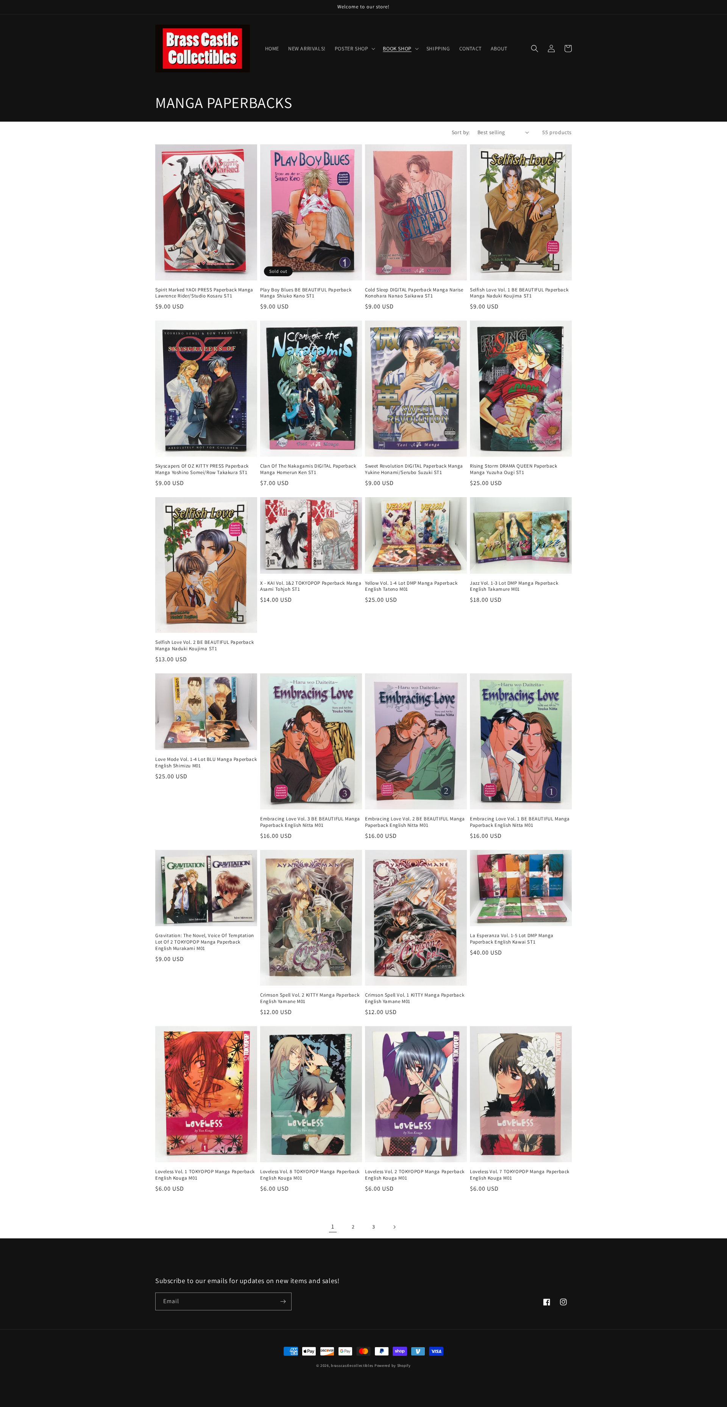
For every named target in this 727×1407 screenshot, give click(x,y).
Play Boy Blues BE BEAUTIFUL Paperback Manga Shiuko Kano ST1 (305, 293)
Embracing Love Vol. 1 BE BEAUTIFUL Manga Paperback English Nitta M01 (520, 822)
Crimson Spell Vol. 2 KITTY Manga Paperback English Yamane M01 (309, 998)
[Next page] (394, 1227)
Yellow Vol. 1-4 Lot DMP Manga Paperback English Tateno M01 (411, 586)
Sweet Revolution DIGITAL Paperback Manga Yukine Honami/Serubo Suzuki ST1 (414, 469)
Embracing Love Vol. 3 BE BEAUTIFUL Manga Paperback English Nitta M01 (310, 822)
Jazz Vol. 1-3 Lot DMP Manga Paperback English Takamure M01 (514, 586)
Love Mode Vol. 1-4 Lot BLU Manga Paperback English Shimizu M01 (206, 762)
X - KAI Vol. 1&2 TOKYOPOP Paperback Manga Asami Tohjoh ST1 (311, 586)
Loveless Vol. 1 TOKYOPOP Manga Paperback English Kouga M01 (205, 1175)
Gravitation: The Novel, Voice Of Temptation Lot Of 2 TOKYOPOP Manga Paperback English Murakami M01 (204, 942)
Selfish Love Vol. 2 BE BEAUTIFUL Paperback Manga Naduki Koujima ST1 (204, 645)
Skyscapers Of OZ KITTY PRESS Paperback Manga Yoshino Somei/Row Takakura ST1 (202, 469)
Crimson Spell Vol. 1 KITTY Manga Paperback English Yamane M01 (414, 998)
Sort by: (461, 132)
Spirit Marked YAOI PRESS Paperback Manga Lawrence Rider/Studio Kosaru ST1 (204, 293)
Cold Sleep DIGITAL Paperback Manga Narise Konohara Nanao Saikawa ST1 (414, 293)
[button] (354, 48)
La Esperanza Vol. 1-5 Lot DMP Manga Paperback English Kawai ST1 (512, 939)
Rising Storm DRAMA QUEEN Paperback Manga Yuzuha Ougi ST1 (513, 469)
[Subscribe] (283, 1301)
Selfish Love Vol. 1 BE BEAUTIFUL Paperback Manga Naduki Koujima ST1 (519, 293)
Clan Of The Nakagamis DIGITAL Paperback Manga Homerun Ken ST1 (308, 469)
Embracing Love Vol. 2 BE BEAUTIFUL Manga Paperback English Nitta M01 (415, 822)
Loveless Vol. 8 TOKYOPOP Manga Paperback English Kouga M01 (310, 1175)
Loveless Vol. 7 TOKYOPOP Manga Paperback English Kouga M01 (519, 1175)
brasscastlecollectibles (352, 1365)
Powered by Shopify (392, 1365)
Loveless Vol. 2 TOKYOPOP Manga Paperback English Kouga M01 (415, 1175)
